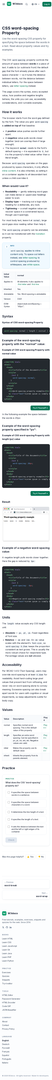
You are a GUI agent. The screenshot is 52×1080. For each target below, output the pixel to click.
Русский (6, 1048)
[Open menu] (3, 4)
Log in (47, 4)
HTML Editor (7, 995)
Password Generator (11, 999)
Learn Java (7, 953)
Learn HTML (7, 939)
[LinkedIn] (11, 927)
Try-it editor (7, 983)
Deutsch (5, 1044)
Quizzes (5, 976)
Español (5, 1055)
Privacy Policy (8, 1029)
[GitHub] (7, 927)
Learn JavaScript (9, 946)
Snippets (6, 980)
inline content (9, 170)
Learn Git (6, 950)
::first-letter (22, 284)
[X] (3, 927)
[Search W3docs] (26, 4)
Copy (45, 330)
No (41, 857)
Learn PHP (6, 957)
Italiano (5, 1063)
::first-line (35, 284)
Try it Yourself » (40, 408)
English (5, 1040)
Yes (30, 857)
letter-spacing (21, 86)
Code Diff (6, 1006)
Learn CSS (6, 942)
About (4, 1021)
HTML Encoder (8, 1002)
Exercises (6, 972)
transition (40, 233)
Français (5, 1051)
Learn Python (8, 961)
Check (11, 840)
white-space (33, 264)
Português (6, 1059)
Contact (5, 1025)
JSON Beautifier (9, 1010)
